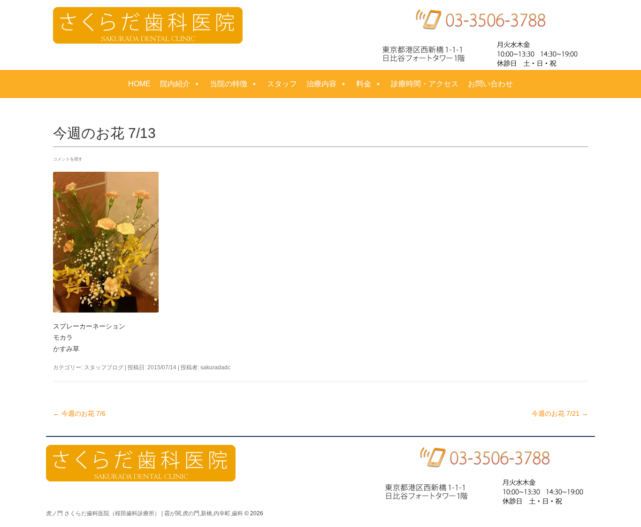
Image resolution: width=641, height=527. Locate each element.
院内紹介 (175, 84)
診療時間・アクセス (424, 84)
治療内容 (321, 84)
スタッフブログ (103, 367)
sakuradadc (215, 367)
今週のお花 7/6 (79, 413)
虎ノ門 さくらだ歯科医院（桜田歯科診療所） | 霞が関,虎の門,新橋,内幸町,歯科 (144, 513)
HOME (139, 84)
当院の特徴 (228, 84)
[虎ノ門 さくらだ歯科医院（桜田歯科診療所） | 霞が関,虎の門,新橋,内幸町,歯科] (148, 25)
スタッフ (282, 84)
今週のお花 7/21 (560, 413)
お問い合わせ (490, 84)
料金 (363, 84)
